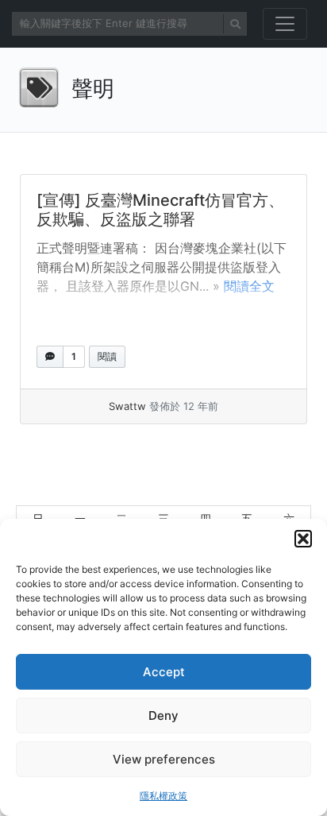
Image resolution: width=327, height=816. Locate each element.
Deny (163, 715)
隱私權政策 (163, 796)
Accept (164, 671)
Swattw (127, 406)
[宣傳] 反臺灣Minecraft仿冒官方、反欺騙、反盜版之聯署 (160, 210)
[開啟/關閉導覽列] (285, 24)
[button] (303, 539)
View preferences (164, 759)
